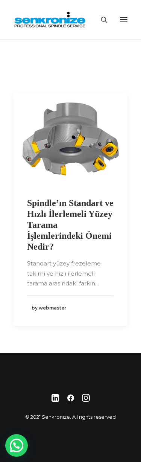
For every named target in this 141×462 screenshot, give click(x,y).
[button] (16, 445)
